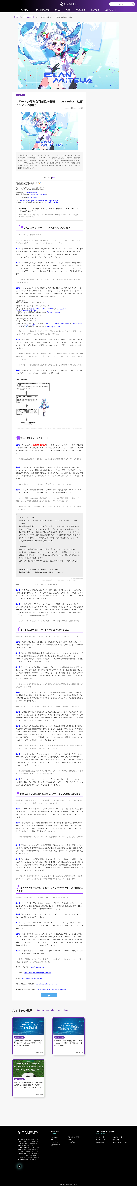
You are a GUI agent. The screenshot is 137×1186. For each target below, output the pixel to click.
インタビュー (25, 10)
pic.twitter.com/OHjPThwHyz (48, 200)
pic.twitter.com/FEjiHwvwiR (25, 325)
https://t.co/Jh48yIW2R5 (28, 200)
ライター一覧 (100, 1137)
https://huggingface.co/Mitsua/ (46, 984)
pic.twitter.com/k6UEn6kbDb (26, 310)
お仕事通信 (95, 10)
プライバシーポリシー (120, 1142)
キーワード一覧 (100, 1140)
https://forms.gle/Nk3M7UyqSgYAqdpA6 (52, 989)
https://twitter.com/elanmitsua (32, 978)
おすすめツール (110, 10)
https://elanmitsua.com (38, 967)
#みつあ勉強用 (32, 192)
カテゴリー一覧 (117, 1137)
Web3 (68, 10)
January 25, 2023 (53, 202)
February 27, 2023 (53, 312)
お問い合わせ (100, 1142)
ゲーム (57, 10)
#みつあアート (32, 197)
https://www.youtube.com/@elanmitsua (37, 972)
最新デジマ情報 (19, 1037)
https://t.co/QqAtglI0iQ (38, 194)
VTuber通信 (80, 10)
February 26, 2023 (53, 326)
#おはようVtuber (36, 309)
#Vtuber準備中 (47, 309)
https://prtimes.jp (79, 578)
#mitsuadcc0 (61, 309)
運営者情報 (116, 1140)
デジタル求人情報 (42, 10)
